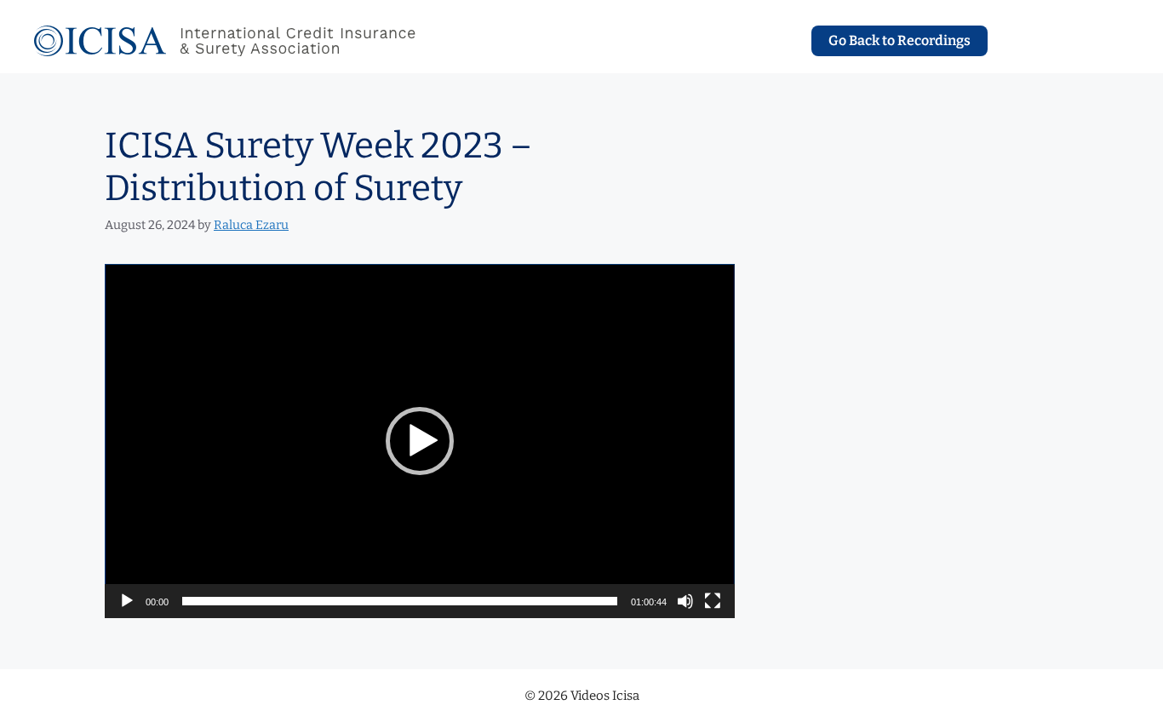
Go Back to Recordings (899, 40)
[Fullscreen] (712, 601)
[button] (420, 441)
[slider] (399, 601)
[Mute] (685, 601)
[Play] (126, 601)
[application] (420, 441)
